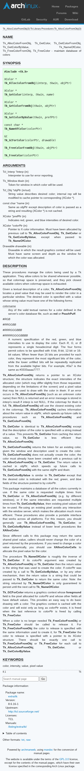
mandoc (48, 749)
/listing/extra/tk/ (17, 726)
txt (22, 739)
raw (28, 739)
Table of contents (16, 733)
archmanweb (28, 749)
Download (71, 19)
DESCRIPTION (15, 266)
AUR (56, 19)
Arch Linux (21, 6)
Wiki (75, 13)
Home (55, 6)
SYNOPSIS (12, 63)
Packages (71, 6)
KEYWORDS (13, 660)
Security (41, 19)
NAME (8, 37)
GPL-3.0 (64, 759)
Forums (61, 13)
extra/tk (12, 696)
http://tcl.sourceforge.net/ (23, 711)
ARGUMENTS (14, 165)
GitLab (25, 19)
